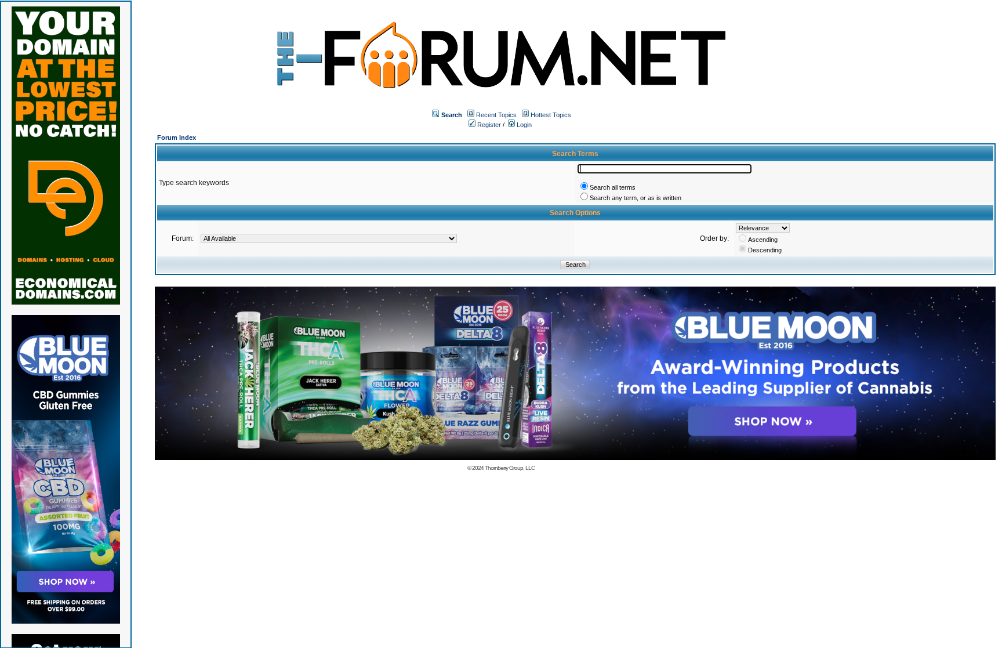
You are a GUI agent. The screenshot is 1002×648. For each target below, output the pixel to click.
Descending (765, 250)
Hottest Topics (551, 114)
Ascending (763, 239)
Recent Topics (496, 114)
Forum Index (176, 137)
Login (523, 124)
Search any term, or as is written (635, 197)
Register (488, 124)
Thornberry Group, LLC (510, 468)
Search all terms (613, 187)
